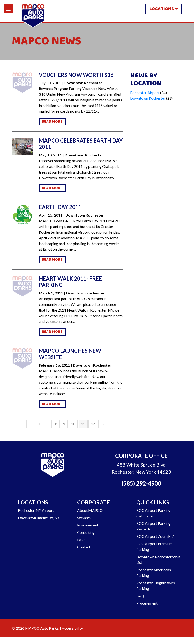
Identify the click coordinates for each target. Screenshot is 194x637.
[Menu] (8, 8)
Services (84, 517)
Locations (162, 9)
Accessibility (72, 628)
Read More (52, 122)
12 (93, 424)
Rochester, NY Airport (36, 510)
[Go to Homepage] (53, 465)
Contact (83, 547)
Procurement (87, 525)
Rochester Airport (144, 92)
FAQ (81, 539)
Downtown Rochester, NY (39, 517)
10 (73, 424)
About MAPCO (90, 510)
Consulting (86, 532)
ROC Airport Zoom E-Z (155, 536)
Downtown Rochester (147, 98)
